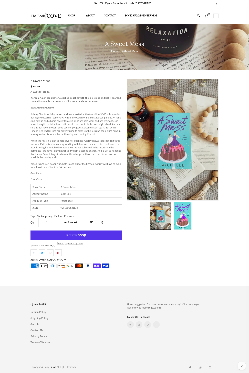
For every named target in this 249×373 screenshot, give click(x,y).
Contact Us (36, 330)
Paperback (66, 201)
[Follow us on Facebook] (33, 252)
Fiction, (58, 216)
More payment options (70, 243)
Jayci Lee (65, 194)
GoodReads (36, 173)
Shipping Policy (39, 318)
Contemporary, (44, 216)
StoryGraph (37, 179)
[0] (206, 15)
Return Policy (38, 312)
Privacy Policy (38, 336)
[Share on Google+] (50, 252)
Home (114, 51)
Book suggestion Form (141, 15)
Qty (32, 222)
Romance (69, 216)
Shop (71, 15)
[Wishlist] (91, 222)
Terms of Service (40, 342)
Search (34, 324)
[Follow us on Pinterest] (58, 252)
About (90, 15)
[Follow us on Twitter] (42, 252)
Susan (53, 367)
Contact (110, 15)
